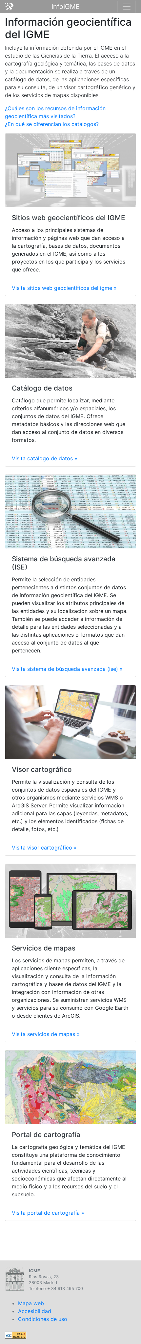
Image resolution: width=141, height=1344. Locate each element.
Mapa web (31, 1303)
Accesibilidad (34, 1311)
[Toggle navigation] (126, 6)
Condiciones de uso (42, 1319)
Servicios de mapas (43, 948)
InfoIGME (65, 7)
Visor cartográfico (42, 769)
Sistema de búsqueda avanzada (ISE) (63, 563)
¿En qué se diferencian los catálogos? (52, 124)
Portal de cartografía (46, 1134)
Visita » (64, 288)
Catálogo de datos (42, 388)
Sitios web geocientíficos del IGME (68, 218)
